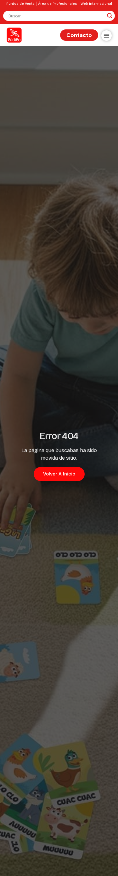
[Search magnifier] (109, 15)
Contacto (79, 35)
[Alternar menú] (107, 36)
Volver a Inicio (59, 474)
